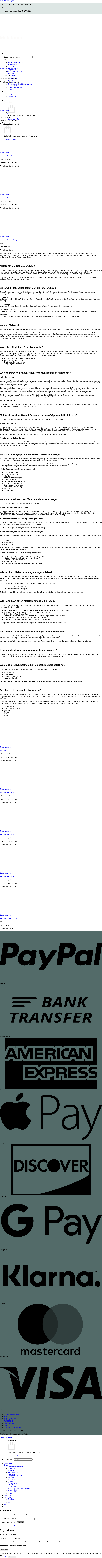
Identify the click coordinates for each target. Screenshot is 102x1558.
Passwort (8, 1518)
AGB (5, 1416)
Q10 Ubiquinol (13, 1486)
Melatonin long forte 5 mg (9, 72)
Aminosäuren (12, 1468)
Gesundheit (12, 1501)
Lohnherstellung (9, 1423)
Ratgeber (7, 1497)
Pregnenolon (12, 1483)
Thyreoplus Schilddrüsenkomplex (20, 84)
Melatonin (11, 73)
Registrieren (4, 1549)
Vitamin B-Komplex (15, 1492)
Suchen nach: (9, 1459)
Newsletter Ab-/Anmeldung (13, 1427)
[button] (4, 122)
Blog (5, 1425)
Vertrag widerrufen (6, 1437)
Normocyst (12, 75)
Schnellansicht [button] (5, 68)
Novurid (11, 77)
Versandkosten (9, 1422)
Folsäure (11, 1470)
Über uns (7, 1495)
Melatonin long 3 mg (7, 156)
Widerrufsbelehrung (11, 1418)
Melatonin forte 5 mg (7, 114)
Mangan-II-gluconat (15, 1476)
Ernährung (11, 1499)
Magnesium (12, 70)
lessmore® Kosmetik (15, 1467)
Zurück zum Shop (14, 119)
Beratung (7, 1504)
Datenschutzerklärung (12, 1414)
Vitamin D (11, 1494)
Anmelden (21, 1522)
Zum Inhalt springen (7, 1)
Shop (6, 1465)
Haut (9, 1503)
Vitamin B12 (12, 1490)
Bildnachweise (9, 1420)
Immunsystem (13, 68)
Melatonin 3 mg (5, 198)
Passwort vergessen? (7, 1526)
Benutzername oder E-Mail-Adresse (17, 1515)
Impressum (8, 1413)
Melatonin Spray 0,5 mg (8, 240)
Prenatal (11, 80)
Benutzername (10, 1534)
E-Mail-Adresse (10, 1538)
